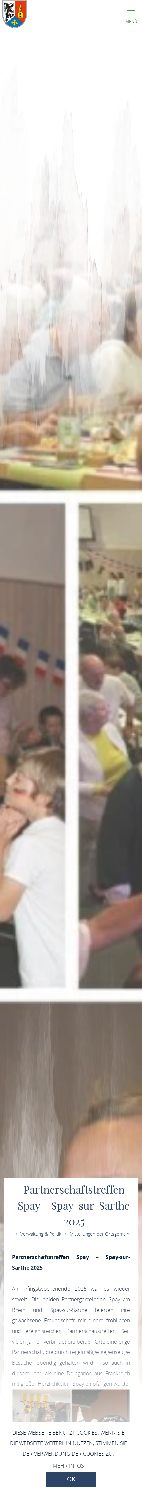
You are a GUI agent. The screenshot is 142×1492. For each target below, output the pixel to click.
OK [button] (71, 1479)
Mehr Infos (68, 1465)
